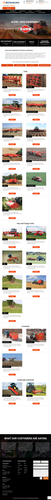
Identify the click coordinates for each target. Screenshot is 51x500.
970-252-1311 (41, 3)
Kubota (5, 494)
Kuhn (19, 467)
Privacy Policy (36, 498)
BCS (25, 463)
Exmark (19, 472)
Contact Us (9, 8)
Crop (7, 65)
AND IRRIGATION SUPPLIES (45, 42)
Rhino (25, 472)
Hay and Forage (19, 65)
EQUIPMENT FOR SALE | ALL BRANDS (6, 42)
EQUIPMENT (31, 42)
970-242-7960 (28, 3)
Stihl (11, 491)
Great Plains (20, 469)
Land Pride (20, 465)
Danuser (25, 470)
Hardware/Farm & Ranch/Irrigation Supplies (14, 12)
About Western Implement (30, 12)
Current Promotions (41, 12)
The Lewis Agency (30, 498)
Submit (45, 478)
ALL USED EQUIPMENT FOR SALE (19, 42)
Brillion (25, 465)
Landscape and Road (44, 65)
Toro (18, 474)
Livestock (32, 65)
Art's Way (25, 469)
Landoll (25, 467)
